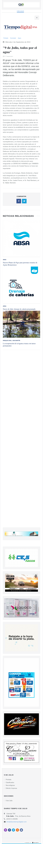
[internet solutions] (31, 842)
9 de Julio (20, 11)
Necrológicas (10, 785)
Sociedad (13, 38)
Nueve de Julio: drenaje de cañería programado (19, 309)
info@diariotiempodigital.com (16, 822)
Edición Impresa (11, 788)
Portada (5, 38)
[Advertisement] (21, 440)
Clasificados (10, 782)
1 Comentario (8, 56)
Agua (19, 38)
